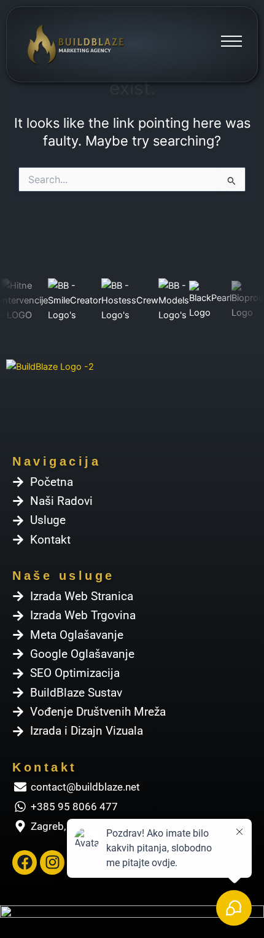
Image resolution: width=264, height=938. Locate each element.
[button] (231, 44)
